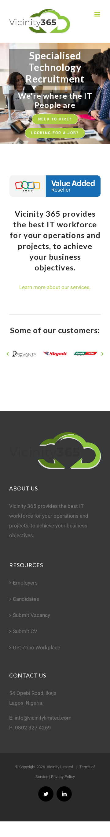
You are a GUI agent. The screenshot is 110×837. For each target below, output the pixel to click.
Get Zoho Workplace (36, 647)
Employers (25, 583)
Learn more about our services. (55, 287)
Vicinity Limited (60, 767)
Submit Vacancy (31, 615)
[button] (8, 354)
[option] (24, 354)
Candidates (26, 599)
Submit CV (25, 631)
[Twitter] (45, 794)
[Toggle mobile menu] (97, 14)
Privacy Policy (63, 776)
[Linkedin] (64, 794)
